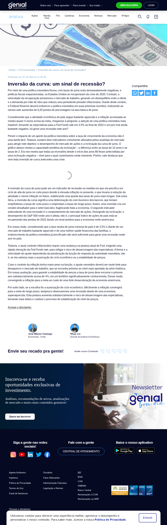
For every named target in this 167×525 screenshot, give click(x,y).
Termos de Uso (15, 482)
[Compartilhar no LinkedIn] (148, 93)
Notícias (97, 15)
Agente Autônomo (17, 466)
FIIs (59, 15)
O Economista (25, 70)
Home (12, 70)
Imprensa (13, 471)
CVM (80, 475)
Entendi (148, 517)
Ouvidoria (47, 466)
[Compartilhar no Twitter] (141, 93)
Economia (84, 15)
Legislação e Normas (52, 482)
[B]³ (79, 466)
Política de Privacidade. (107, 520)
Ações (34, 15)
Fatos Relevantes (50, 471)
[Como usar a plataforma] (156, 15)
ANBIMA (81, 479)
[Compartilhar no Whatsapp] (135, 93)
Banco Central (84, 483)
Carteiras (70, 15)
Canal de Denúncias (17, 487)
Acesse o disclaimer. (19, 303)
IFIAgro (123, 15)
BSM (80, 470)
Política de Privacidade (19, 476)
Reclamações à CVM (86, 488)
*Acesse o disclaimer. (18, 503)
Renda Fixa (47, 15)
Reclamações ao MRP (87, 492)
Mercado (110, 15)
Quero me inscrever (20, 419)
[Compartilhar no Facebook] (154, 93)
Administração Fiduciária (54, 476)
